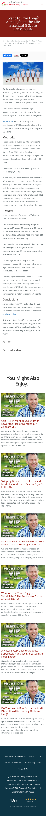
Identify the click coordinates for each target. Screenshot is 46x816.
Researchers (8, 121)
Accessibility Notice (33, 762)
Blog (33, 41)
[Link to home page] (19, 3)
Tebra (34, 807)
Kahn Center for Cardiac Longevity (15, 41)
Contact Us (23, 769)
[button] (42, 5)
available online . (10, 314)
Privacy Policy (35, 756)
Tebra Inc (22, 756)
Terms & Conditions (13, 762)
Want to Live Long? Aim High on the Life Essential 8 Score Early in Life (22, 43)
